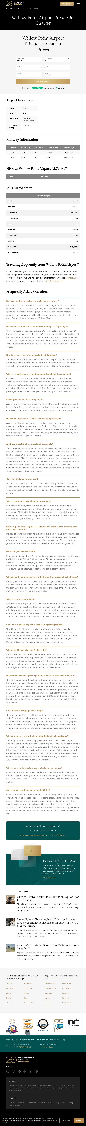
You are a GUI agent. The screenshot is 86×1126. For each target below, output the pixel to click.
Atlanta (8, 993)
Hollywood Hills (50, 988)
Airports (26, 9)
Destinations (32, 1103)
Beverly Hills (66, 983)
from (19, 66)
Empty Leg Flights (58, 1088)
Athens (8, 1003)
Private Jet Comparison (46, 1103)
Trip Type (20, 58)
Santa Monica (50, 983)
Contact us (71, 278)
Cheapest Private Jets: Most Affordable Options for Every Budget (48, 898)
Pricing (71, 1103)
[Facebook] (7, 1071)
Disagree (66, 1120)
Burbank (65, 993)
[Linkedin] (24, 1071)
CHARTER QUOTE (66, 3)
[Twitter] (13, 1071)
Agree (78, 1120)
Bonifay (9, 998)
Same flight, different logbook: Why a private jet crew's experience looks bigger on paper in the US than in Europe (47, 923)
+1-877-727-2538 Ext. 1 (58, 835)
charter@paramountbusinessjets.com (33, 835)
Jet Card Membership (15, 1085)
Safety (64, 1103)
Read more (51, 878)
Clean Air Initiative (14, 1105)
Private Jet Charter (16, 9)
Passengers (49, 58)
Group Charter (60, 1085)
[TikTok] (36, 1071)
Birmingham (10, 988)
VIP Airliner (34, 1088)
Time (46, 73)
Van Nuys (48, 993)
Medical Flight (44, 1088)
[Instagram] (19, 1071)
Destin (26, 998)
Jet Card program (54, 281)
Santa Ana (66, 998)
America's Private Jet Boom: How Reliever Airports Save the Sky (48, 947)
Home (8, 9)
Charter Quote (48, 1047)
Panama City (28, 1003)
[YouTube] (30, 1071)
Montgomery (28, 983)
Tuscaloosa (28, 988)
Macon (26, 993)
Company (12, 1103)
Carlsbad (48, 1003)
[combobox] (28, 68)
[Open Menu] (78, 3)
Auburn (9, 983)
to (47, 66)
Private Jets (21, 1103)
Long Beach (66, 988)
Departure (21, 73)
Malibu (47, 998)
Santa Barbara (67, 1003)
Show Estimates (43, 82)
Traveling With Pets (22, 1088)
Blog (57, 1103)
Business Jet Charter (46, 1085)
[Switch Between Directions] (43, 67)
